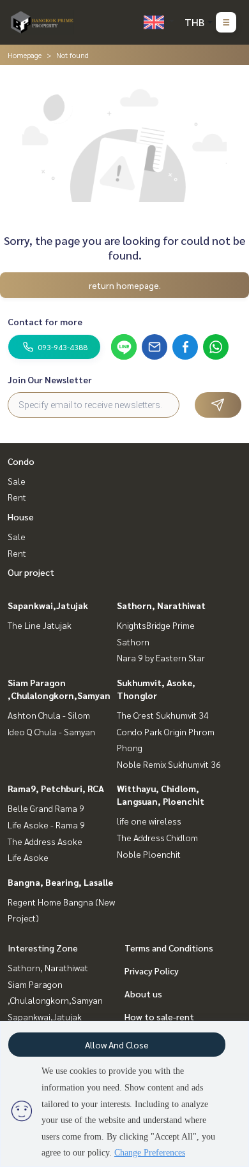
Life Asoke (28, 857)
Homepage (25, 55)
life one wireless (149, 820)
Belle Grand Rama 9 (46, 808)
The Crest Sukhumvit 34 (163, 715)
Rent (17, 497)
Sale (17, 481)
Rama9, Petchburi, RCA (56, 788)
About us (143, 993)
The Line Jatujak (40, 625)
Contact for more (45, 321)
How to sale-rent (159, 1016)
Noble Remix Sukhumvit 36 (169, 764)
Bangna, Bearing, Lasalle (60, 882)
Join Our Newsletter (50, 379)
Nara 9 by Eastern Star (161, 657)
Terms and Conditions (168, 947)
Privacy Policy (151, 970)
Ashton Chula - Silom (49, 715)
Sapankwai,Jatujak (48, 605)
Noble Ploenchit (149, 854)
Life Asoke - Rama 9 (46, 824)
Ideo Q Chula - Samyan (51, 731)
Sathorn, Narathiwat (161, 605)
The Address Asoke (45, 841)
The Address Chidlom (157, 837)
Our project (31, 572)
